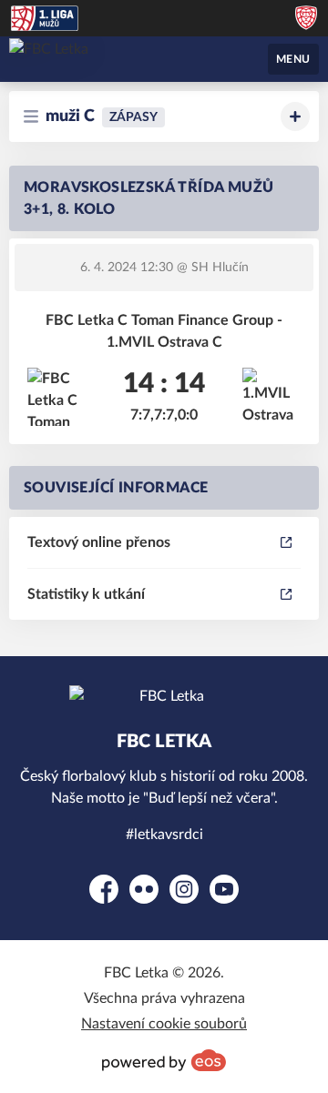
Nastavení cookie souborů (164, 1024)
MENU (293, 59)
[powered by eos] (164, 1060)
